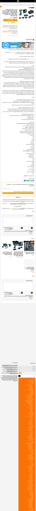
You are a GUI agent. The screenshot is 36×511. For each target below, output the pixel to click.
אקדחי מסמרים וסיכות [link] (30, 394)
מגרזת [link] (32, 450)
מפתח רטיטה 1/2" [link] (30, 487)
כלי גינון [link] (32, 418)
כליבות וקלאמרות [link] (31, 427)
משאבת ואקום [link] (31, 494)
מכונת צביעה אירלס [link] (30, 457)
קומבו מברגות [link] (30, 448)
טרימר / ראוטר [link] (31, 415)
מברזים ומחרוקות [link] (30, 449)
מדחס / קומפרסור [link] (30, 451)
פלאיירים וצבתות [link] (30, 436)
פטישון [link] (32, 508)
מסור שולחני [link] (30, 482)
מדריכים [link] (32, 452)
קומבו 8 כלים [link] (30, 506)
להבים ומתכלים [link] (31, 439)
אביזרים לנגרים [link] (31, 389)
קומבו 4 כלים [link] (30, 503)
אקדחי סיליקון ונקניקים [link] (30, 399)
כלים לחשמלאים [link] (31, 438)
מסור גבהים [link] (30, 422)
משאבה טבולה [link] (31, 493)
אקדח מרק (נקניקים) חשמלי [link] (28, 400)
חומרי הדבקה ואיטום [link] (30, 413)
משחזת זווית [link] (31, 495)
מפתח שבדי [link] (30, 435)
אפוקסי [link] (32, 391)
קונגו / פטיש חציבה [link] (30, 510)
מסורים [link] (32, 472)
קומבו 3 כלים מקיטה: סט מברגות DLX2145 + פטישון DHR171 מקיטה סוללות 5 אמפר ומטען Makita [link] (7, 253)
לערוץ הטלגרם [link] (13, 52)
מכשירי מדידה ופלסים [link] (30, 459)
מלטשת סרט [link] (30, 468)
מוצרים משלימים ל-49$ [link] (30, 381)
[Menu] (35, 1)
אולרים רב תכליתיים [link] (30, 390)
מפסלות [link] (31, 434)
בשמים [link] (32, 411)
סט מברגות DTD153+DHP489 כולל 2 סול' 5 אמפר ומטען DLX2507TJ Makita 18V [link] (10, 365)
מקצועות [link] (32, 490)
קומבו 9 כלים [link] (30, 507)
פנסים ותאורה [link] (31, 509)
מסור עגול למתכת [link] (29, 480)
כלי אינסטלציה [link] (31, 417)
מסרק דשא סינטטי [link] (29, 423)
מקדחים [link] (31, 410)
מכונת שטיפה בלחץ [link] (30, 458)
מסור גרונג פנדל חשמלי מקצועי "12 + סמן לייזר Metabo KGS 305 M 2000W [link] (10, 367)
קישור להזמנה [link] (31, 59)
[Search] (1, 1)
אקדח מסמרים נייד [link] (29, 396)
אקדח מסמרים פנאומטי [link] (29, 397)
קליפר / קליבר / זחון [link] (29, 437)
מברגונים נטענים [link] (30, 444)
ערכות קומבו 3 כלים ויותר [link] (27, 4)
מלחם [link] (32, 464)
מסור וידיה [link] (30, 475)
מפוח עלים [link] (30, 424)
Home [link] (33, 4)
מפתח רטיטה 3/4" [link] (30, 488)
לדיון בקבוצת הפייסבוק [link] (12, 35)
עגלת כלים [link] (30, 386)
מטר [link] (31, 460)
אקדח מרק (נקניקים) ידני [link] (29, 401)
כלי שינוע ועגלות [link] (31, 426)
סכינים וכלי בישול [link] (31, 498)
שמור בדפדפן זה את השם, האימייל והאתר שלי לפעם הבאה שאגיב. (8, 228)
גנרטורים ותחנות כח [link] (30, 412)
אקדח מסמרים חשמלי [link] (29, 395)
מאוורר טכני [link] (31, 442)
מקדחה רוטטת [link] (30, 447)
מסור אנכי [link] (31, 473)
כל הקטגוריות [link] (32, 382)
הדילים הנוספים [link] (5, 30)
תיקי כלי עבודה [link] (30, 387)
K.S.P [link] (29, 7)
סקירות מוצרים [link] (32, 380)
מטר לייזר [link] (30, 461)
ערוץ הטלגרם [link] (8, 203)
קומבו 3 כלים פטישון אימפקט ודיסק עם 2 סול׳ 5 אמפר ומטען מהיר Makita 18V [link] (29, 253)
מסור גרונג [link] (30, 474)
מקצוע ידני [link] (30, 492)
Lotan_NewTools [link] (29, 39)
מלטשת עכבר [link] (30, 469)
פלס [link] (31, 462)
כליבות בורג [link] (30, 428)
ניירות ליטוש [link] (30, 470)
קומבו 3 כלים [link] (20, 4)
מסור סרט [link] (30, 478)
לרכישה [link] (9, 20)
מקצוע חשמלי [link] (30, 491)
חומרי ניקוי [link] (31, 414)
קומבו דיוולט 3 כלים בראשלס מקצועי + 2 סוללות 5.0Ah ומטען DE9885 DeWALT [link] (29, 268)
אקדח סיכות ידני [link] (30, 398)
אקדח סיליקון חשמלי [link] (29, 402)
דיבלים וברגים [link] (30, 440)
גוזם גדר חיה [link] (30, 419)
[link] (1, 6)
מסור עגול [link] (30, 479)
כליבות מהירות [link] (30, 429)
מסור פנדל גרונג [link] (30, 481)
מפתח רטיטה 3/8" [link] (30, 489)
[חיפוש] (19, 376)
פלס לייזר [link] (30, 463)
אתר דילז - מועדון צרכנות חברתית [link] (15, 208)
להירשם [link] (28, 231)
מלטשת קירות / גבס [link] (30, 471)
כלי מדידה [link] (31, 425)
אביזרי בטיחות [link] (31, 388)
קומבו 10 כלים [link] (30, 501)
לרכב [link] (32, 441)
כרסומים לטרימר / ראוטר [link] (29, 416)
